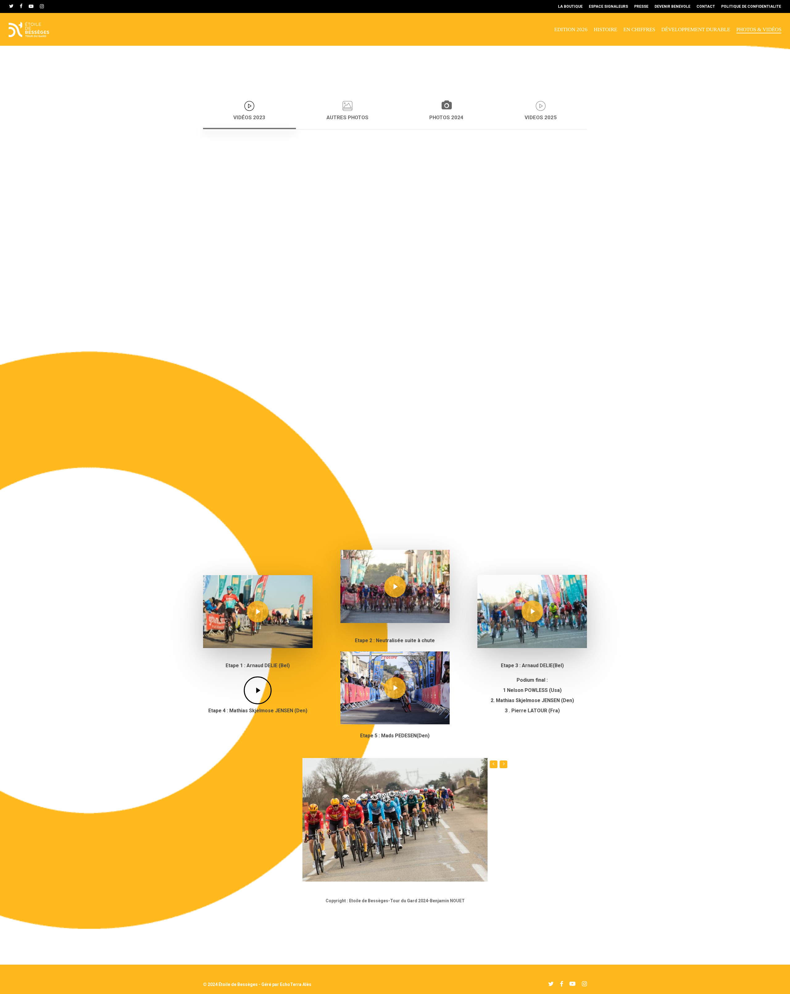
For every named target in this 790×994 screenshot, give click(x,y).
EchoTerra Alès (295, 984)
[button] (249, 111)
